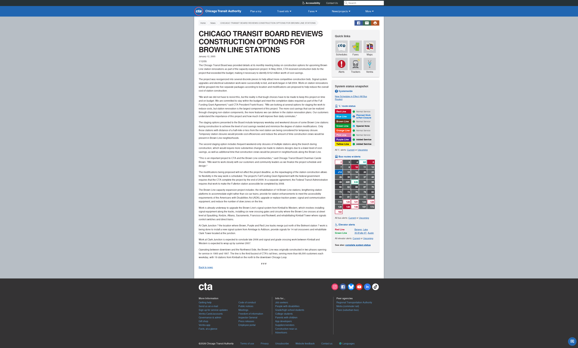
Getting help (205, 302)
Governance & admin (210, 317)
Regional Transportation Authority (354, 302)
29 (340, 177)
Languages (348, 343)
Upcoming (363, 150)
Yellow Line (342, 144)
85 (340, 197)
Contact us (327, 343)
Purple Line (342, 139)
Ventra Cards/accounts (211, 313)
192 (340, 212)
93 (365, 197)
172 (372, 207)
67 (365, 187)
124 (364, 202)
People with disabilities (287, 306)
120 (348, 202)
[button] (235, 298)
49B (348, 182)
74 (348, 192)
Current (350, 150)
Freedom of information (250, 313)
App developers (283, 321)
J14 (340, 172)
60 (340, 187)
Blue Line (341, 116)
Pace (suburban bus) (347, 310)
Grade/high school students (289, 310)
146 (348, 207)
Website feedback (305, 343)
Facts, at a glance (208, 329)
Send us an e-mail (208, 306)
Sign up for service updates (213, 310)
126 (340, 207)
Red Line (341, 111)
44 (372, 177)
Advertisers (281, 332)
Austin (371, 233)
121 (356, 202)
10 (356, 167)
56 (372, 182)
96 (372, 197)
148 (356, 207)
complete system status (358, 245)
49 (340, 182)
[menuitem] (256, 11)
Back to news (206, 267)
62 (348, 187)
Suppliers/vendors (284, 325)
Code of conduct (247, 302)
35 (348, 177)
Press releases (246, 321)
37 (365, 177)
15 (348, 172)
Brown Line (342, 121)
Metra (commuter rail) (347, 306)
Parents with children (286, 317)
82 (372, 192)
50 (365, 182)
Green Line (342, 126)
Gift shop (203, 321)
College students (284, 313)
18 (356, 172)
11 (365, 167)
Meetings (243, 310)
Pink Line (341, 135)
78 (365, 192)
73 (340, 192)
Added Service (363, 139)
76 (356, 192)
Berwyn (358, 229)
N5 (364, 162)
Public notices (245, 306)
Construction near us (286, 329)
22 (372, 172)
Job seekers (281, 302)
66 (356, 187)
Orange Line (343, 130)
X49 (356, 182)
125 (372, 202)
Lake (365, 229)
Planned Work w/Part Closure (363, 116)
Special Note (363, 126)
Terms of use (247, 343)
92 (356, 197)
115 (340, 202)
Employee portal (246, 325)
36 (356, 177)
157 (364, 207)
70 (372, 187)
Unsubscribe (282, 343)
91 (348, 197)
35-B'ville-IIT (360, 233)
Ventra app (204, 325)
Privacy (265, 343)
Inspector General (247, 317)
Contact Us (332, 3)
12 (372, 167)
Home (203, 23)
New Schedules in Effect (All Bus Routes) (351, 98)
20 (365, 172)
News (213, 23)
